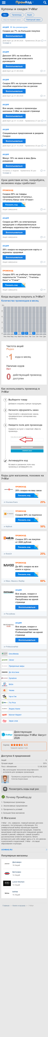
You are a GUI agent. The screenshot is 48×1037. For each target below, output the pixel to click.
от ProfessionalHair (11, 647)
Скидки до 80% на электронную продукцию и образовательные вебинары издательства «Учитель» (21, 225)
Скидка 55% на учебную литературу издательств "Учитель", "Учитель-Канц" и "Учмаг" (22, 277)
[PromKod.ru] (25, 2)
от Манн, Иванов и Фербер (14, 581)
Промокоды (17, 15)
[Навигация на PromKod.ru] (4, 2)
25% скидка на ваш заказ (28, 490)
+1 (45, 41)
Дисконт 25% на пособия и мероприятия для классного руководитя (18, 58)
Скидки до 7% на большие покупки (21, 31)
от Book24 (8, 554)
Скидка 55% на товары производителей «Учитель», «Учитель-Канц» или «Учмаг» (18, 197)
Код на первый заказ (12, 20)
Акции (29, 15)
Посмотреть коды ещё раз (24, 789)
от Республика (9, 614)
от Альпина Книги (11, 502)
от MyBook (8, 527)
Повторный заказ (33, 20)
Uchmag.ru (6, 850)
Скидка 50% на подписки (28, 515)
